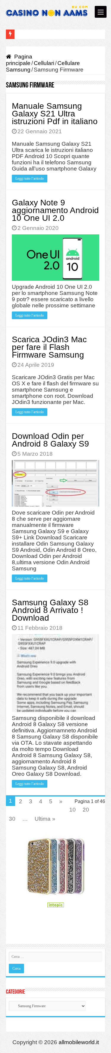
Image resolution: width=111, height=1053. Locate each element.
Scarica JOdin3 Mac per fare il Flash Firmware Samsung (49, 347)
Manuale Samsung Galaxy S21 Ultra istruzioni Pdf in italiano (55, 113)
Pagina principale (19, 59)
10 (72, 810)
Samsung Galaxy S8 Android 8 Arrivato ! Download (50, 610)
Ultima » (45, 819)
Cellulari (44, 63)
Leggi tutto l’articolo (29, 178)
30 (12, 819)
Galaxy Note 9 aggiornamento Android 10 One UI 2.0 (55, 210)
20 (86, 810)
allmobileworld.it (79, 1042)
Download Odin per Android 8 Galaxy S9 (50, 439)
